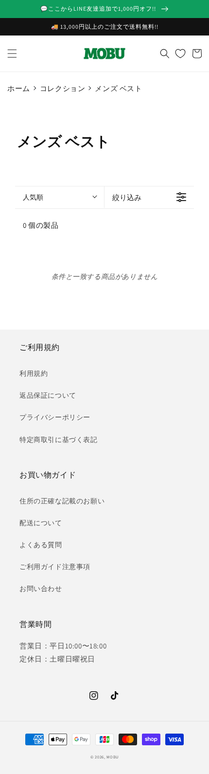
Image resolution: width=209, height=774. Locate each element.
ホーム (18, 88)
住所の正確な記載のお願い (61, 501)
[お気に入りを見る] (180, 53)
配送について (40, 522)
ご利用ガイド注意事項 (54, 566)
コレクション (63, 88)
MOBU (112, 756)
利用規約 (33, 373)
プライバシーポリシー (54, 417)
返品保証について (47, 395)
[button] (12, 53)
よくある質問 (40, 544)
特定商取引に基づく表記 (58, 439)
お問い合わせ (40, 588)
